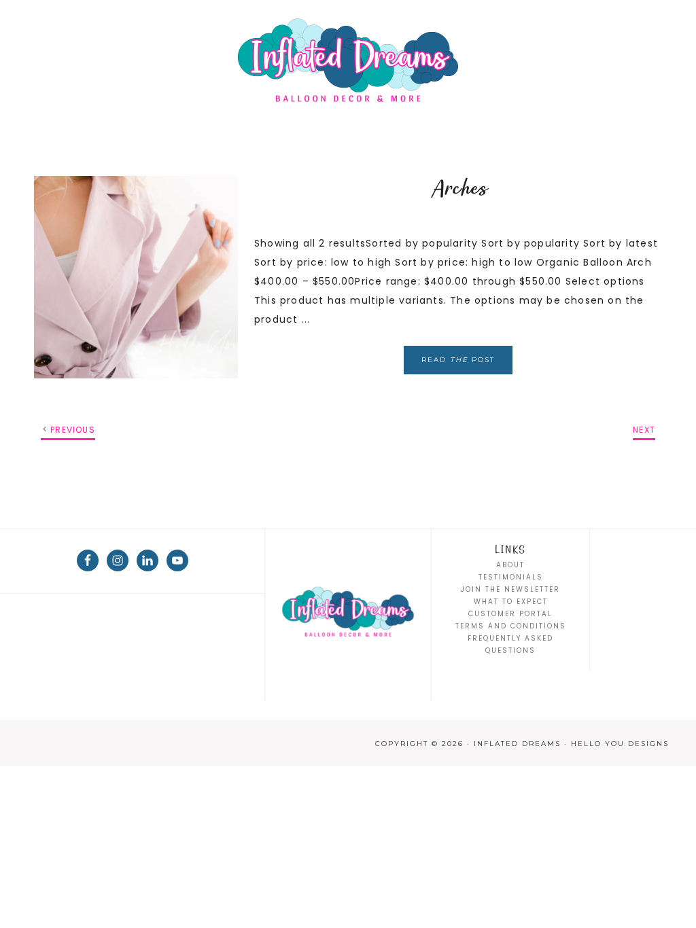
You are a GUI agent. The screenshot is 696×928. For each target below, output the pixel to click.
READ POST (458, 359)
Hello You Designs (620, 743)
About (510, 565)
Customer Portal (510, 614)
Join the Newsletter (510, 589)
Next (644, 429)
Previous (72, 429)
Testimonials (510, 577)
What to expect (511, 601)
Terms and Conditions (510, 626)
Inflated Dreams (348, 61)
